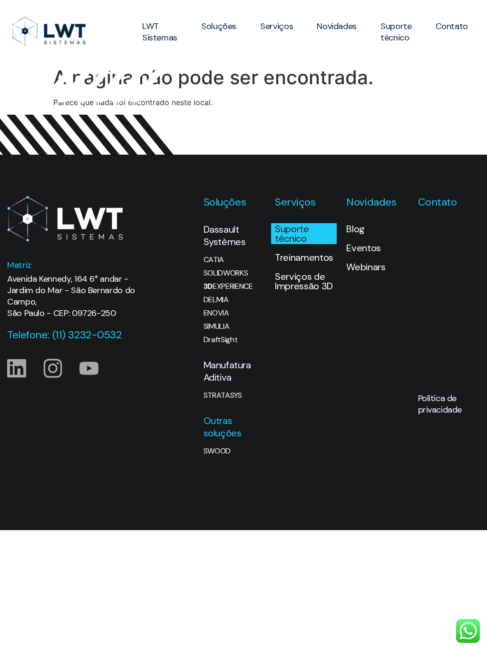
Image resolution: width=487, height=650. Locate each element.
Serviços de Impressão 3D (304, 281)
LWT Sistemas (159, 31)
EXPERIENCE (228, 286)
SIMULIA (217, 326)
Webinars (365, 267)
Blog (355, 229)
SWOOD (217, 451)
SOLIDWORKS (226, 273)
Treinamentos (304, 257)
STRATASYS (223, 395)
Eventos (363, 248)
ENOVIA (216, 313)
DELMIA (216, 300)
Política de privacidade (440, 404)
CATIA (214, 260)
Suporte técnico (395, 31)
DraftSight (221, 340)
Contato (452, 26)
